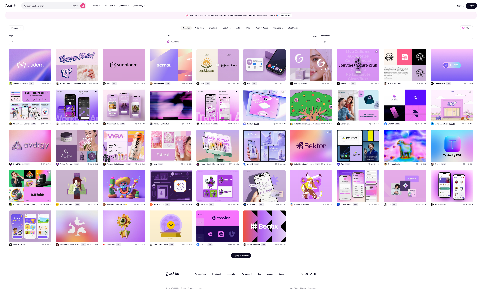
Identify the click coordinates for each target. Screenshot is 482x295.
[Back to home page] (10, 5)
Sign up (460, 6)
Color (167, 36)
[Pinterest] (315, 274)
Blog (259, 274)
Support (282, 274)
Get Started (285, 15)
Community (138, 6)
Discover (186, 28)
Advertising (247, 274)
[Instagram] (311, 274)
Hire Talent (108, 6)
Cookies (199, 288)
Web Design (293, 28)
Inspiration (231, 274)
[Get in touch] (37, 76)
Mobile (238, 28)
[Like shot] (47, 76)
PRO (32, 83)
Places (303, 288)
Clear (315, 36)
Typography (278, 28)
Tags (11, 36)
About (270, 274)
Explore (95, 6)
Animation (199, 28)
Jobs (290, 288)
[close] (473, 15)
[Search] (82, 5)
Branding (213, 28)
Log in (471, 6)
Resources (312, 288)
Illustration (226, 28)
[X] (302, 274)
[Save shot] (42, 76)
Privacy (191, 288)
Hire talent (216, 274)
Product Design (261, 28)
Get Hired (123, 6)
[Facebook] (307, 274)
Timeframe (325, 36)
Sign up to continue (241, 256)
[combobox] (45, 5)
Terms (183, 288)
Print (248, 28)
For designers (200, 274)
